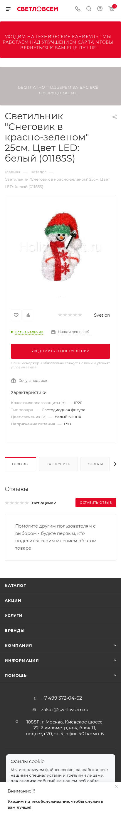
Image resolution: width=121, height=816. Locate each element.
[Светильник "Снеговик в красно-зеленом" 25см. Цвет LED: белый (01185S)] (60, 248)
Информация (22, 660)
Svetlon (102, 315)
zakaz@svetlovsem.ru (64, 709)
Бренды (15, 630)
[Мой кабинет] (99, 9)
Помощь (16, 675)
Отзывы (20, 464)
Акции (13, 600)
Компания (18, 645)
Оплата (96, 464)
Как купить (58, 464)
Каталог (15, 585)
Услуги (14, 615)
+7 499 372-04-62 (62, 698)
